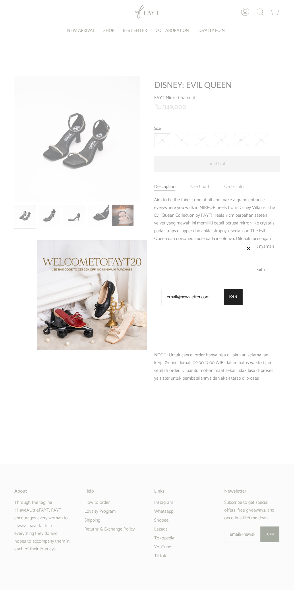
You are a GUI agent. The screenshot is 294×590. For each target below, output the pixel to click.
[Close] (249, 248)
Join (233, 296)
